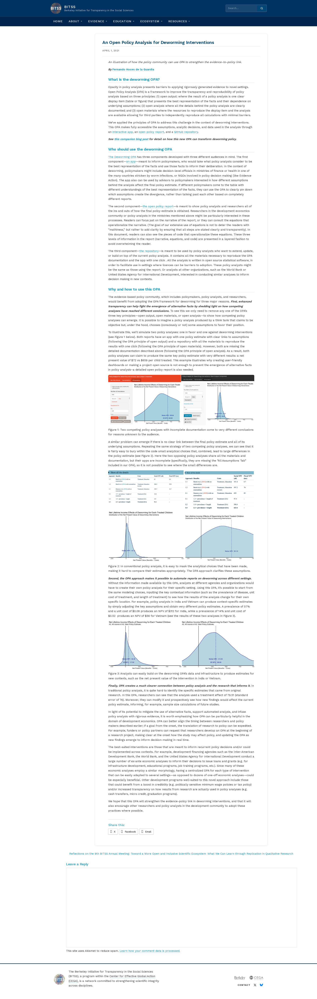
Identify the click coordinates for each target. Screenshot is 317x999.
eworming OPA (126, 157)
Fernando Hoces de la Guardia (133, 69)
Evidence (96, 21)
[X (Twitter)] (255, 985)
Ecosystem (149, 21)
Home (58, 21)
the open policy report (158, 206)
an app (131, 161)
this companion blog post (131, 139)
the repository (149, 251)
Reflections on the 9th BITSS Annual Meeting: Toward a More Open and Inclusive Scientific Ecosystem (137, 853)
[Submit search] (262, 8)
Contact (244, 985)
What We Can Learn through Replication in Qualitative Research (250, 853)
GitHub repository (186, 132)
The (111, 157)
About (74, 21)
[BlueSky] (261, 985)
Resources (177, 21)
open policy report (151, 132)
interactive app (122, 132)
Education (122, 21)
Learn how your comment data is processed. (150, 951)
